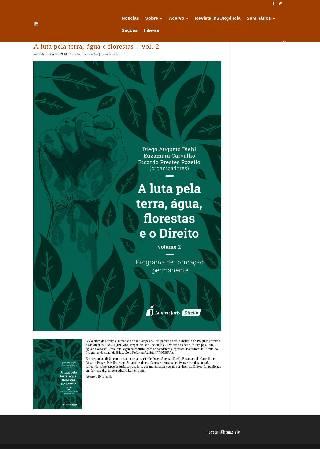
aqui (108, 376)
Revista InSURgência (218, 19)
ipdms (43, 54)
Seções (130, 31)
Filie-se (151, 31)
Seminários (259, 19)
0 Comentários (110, 54)
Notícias (130, 19)
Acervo (176, 19)
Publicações (90, 54)
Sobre (151, 19)
